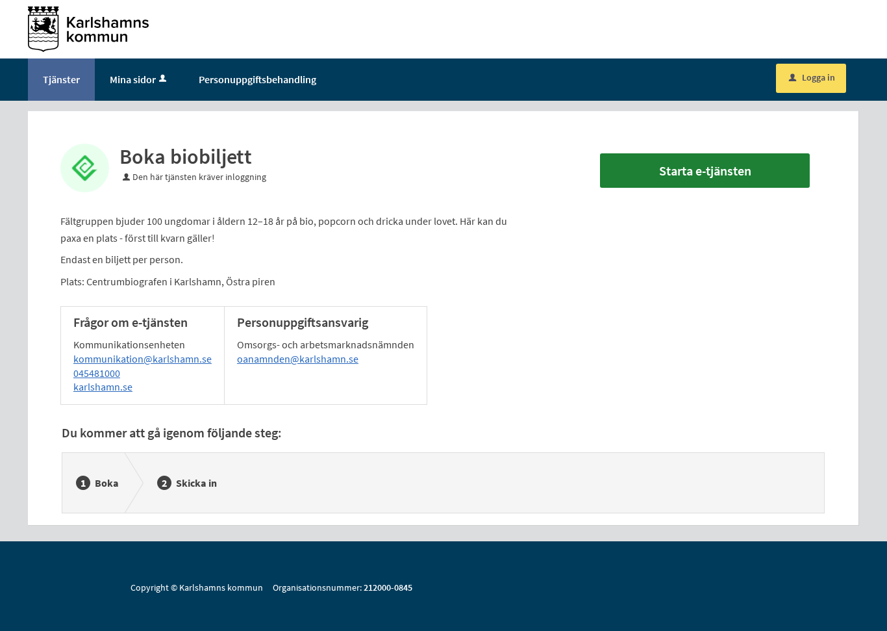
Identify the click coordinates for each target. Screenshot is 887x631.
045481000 (96, 373)
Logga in (812, 77)
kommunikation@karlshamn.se (142, 358)
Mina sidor (133, 79)
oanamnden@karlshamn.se (297, 358)
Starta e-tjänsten (705, 170)
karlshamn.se (102, 386)
